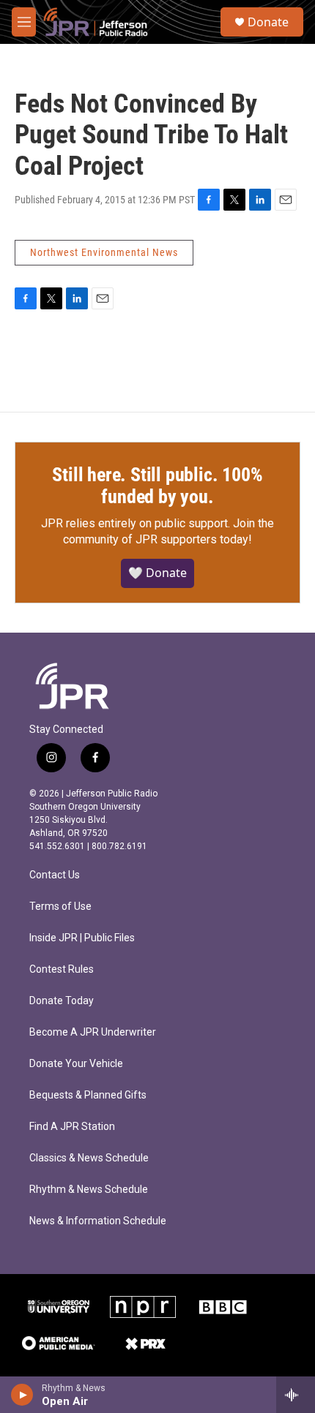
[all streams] (295, 1394)
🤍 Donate (157, 573)
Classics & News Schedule (89, 1158)
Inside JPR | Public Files (82, 937)
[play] (22, 1394)
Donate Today (61, 1000)
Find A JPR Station (72, 1126)
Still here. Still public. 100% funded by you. (157, 486)
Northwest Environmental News (104, 252)
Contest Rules (61, 969)
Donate (268, 22)
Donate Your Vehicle (76, 1063)
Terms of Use (60, 906)
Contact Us (54, 875)
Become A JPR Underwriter (92, 1032)
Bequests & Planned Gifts (88, 1095)
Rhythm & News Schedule (88, 1189)
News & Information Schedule (97, 1221)
